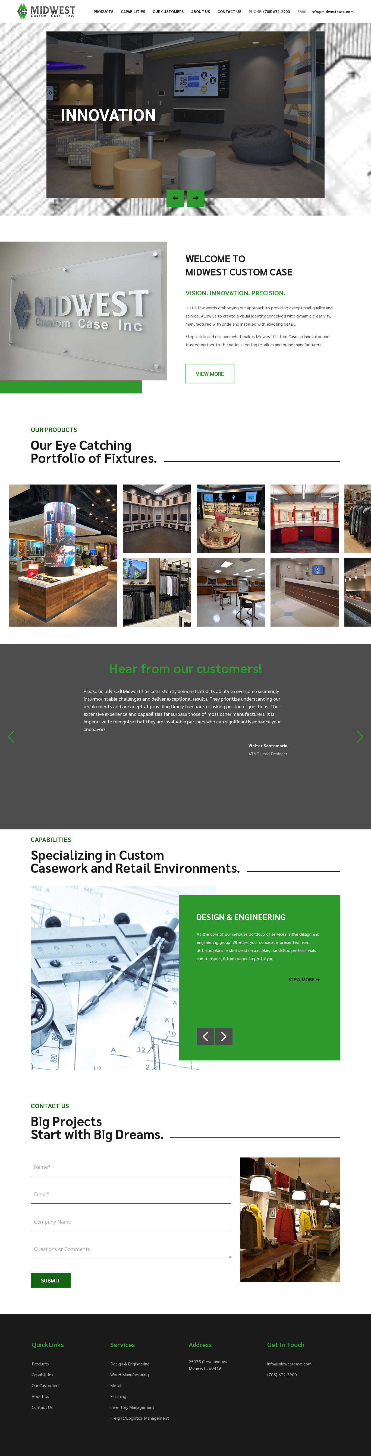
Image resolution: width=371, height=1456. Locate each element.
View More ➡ (304, 979)
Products (40, 1364)
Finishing (118, 1396)
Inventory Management (132, 1407)
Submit (50, 1280)
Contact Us (42, 1407)
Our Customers (45, 1385)
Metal (115, 1385)
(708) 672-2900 (282, 1374)
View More (210, 373)
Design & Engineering (130, 1364)
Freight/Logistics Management (139, 1418)
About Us (40, 1396)
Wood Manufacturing (129, 1374)
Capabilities (42, 1374)
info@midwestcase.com (289, 1364)
